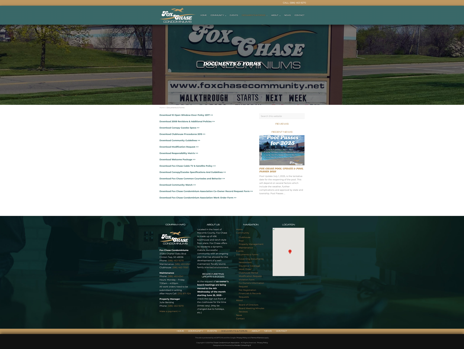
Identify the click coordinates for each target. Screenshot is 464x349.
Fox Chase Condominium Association (225, 343)
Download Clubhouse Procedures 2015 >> (182, 134)
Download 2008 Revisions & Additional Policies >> (187, 121)
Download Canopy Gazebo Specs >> (179, 127)
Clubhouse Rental (248, 272)
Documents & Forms (247, 254)
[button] (290, 252)
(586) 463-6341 (182, 264)
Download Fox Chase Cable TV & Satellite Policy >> (188, 166)
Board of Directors (248, 304)
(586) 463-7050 (180, 267)
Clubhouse (244, 237)
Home (162, 108)
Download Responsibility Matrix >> (179, 153)
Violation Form (247, 279)
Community (242, 232)
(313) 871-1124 (184, 293)
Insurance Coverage (249, 266)
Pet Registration (247, 290)
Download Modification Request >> (179, 147)
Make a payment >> (170, 311)
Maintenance (246, 247)
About (239, 300)
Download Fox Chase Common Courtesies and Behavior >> (192, 178)
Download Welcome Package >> (178, 159)
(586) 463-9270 (298, 2)
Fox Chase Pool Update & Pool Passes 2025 (281, 170)
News (239, 315)
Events (239, 251)
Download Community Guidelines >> (180, 140)
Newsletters (245, 262)
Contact (240, 318)
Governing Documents (251, 259)
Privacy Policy (241, 338)
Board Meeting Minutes (251, 308)
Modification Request (250, 276)
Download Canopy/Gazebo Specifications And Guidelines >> (193, 172)
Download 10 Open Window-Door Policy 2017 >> (186, 115)
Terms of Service (257, 338)
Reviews (243, 311)
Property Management (251, 244)
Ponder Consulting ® (242, 345)
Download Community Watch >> (178, 185)
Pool (241, 240)
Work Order (245, 269)
